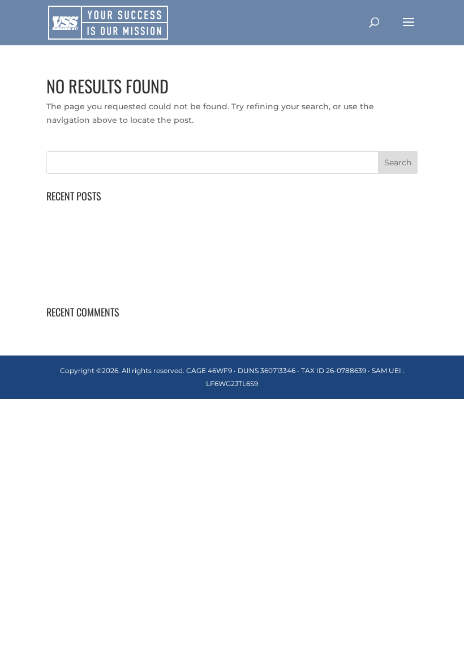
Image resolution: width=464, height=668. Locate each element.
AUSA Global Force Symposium (110, 230)
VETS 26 (62, 265)
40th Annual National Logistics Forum (123, 213)
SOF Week (67, 247)
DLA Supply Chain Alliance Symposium (125, 282)
